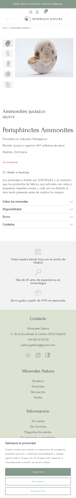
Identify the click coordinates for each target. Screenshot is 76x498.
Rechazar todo (38, 491)
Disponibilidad (12, 209)
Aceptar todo (38, 472)
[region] (38, 468)
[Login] (38, 12)
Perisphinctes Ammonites (38, 130)
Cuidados (8, 224)
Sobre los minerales (15, 201)
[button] (30, 12)
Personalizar (38, 481)
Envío (6, 217)
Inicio (5, 27)
